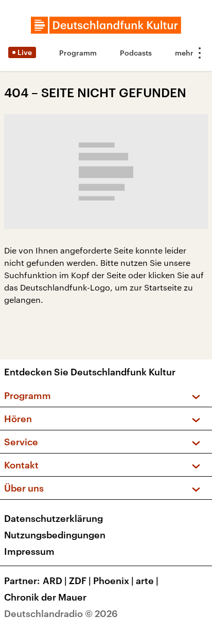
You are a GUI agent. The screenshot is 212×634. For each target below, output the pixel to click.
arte (147, 580)
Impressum (29, 551)
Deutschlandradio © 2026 (61, 613)
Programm (78, 52)
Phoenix (113, 580)
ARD (55, 580)
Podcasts (136, 52)
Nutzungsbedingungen (54, 534)
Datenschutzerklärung (53, 518)
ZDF (80, 580)
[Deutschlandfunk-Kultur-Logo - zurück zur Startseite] (106, 25)
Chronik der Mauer (45, 597)
